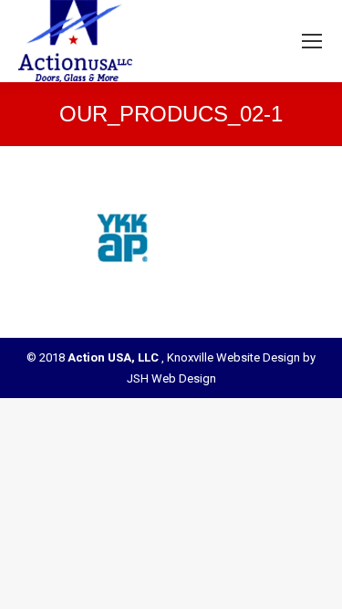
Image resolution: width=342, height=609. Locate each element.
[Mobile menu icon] (312, 41)
